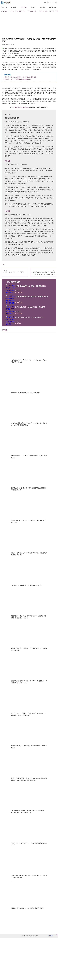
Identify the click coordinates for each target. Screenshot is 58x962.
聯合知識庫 (52, 7)
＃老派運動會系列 (32, 11)
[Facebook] (47, 2)
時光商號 (42, 7)
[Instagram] (50, 2)
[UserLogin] (53, 2)
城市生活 (23, 7)
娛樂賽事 (4, 7)
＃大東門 (11, 11)
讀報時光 (33, 7)
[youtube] (45, 2)
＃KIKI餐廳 (4, 11)
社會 (3, 264)
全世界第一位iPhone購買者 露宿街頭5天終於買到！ (20, 77)
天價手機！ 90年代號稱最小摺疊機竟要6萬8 (17, 79)
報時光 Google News (22, 107)
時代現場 (14, 7)
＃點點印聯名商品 (20, 11)
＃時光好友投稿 (53, 11)
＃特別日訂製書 (43, 11)
